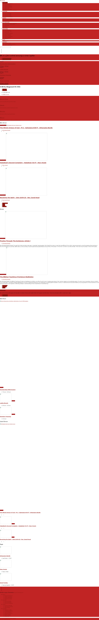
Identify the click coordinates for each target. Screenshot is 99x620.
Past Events (7, 21)
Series (3, 204)
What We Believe (9, 3)
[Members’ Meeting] (6, 414)
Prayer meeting (4, 81)
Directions (4, 90)
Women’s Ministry (9, 36)
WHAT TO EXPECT (6, 59)
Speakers (4, 206)
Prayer (3, 287)
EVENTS (4, 17)
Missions (6, 38)
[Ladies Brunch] (6, 400)
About (3, 594)
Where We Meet (8, 6)
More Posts (4, 285)
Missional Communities (10, 24)
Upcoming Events (9, 20)
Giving (6, 27)
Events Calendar (8, 18)
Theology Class (8, 31)
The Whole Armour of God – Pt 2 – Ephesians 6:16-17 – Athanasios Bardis (26, 128)
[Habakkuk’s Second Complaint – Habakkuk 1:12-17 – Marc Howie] (26, 160)
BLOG (3, 39)
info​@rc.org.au (5, 94)
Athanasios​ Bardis (6, 243)
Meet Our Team (8, 9)
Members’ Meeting (5, 75)
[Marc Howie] (5, 567)
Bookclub (7, 32)
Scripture (4, 286)
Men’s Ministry (8, 37)
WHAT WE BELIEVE (6, 58)
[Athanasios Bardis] (5, 553)
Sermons (4, 600)
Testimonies (5, 296)
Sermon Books (8, 13)
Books (3, 205)
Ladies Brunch (4, 69)
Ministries (7, 25)
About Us (7, 8)
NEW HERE (5, 2)
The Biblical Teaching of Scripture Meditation (16, 277)
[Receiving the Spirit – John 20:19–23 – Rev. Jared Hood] (26, 195)
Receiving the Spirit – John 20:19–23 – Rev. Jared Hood (19, 197)
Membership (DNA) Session (7, 64)
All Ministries (7, 29)
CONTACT (4, 41)
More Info (4, 89)
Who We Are (7, 4)
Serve (6, 26)
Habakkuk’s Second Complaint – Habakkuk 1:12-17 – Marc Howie (23, 163)
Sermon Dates (8, 14)
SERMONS (4, 11)
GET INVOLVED (5, 22)
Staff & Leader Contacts (10, 44)
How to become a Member (11, 10)
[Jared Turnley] (5, 580)
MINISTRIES (5, 28)
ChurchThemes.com (18, 592)
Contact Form (8, 43)
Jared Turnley (4, 582)
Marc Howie (5, 165)
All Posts (6, 40)
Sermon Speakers (9, 16)
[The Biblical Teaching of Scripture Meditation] (26, 274)
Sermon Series (8, 15)
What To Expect (8, 5)
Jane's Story (5, 294)
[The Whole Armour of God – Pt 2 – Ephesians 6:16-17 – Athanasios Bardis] (13, 125)
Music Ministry (8, 35)
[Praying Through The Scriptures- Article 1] (26, 238)
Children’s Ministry (9, 33)
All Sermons (7, 12)
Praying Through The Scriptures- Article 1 (15, 241)
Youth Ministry (8, 34)
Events (3, 604)
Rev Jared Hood (6, 200)
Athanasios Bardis (6, 130)
